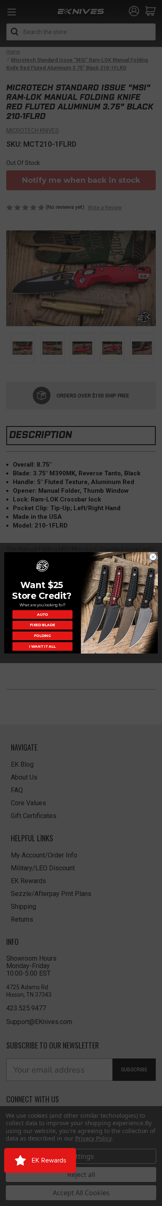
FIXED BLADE (42, 625)
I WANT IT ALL (42, 646)
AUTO (42, 615)
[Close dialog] (153, 557)
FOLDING (42, 636)
